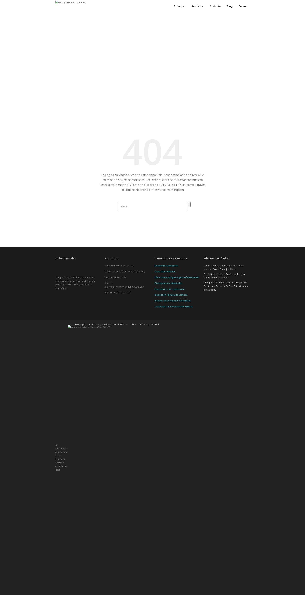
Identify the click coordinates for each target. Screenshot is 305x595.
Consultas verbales (165, 271)
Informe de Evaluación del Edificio (173, 300)
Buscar (189, 204)
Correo (243, 6)
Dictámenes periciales (166, 265)
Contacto (215, 6)
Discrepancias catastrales (168, 283)
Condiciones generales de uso (101, 324)
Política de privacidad (148, 324)
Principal (180, 6)
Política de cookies (127, 324)
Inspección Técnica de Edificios (171, 294)
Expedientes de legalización (170, 289)
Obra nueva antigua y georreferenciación (177, 277)
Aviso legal (80, 324)
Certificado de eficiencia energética (173, 306)
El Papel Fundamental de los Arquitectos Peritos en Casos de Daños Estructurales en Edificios (226, 286)
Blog (230, 6)
